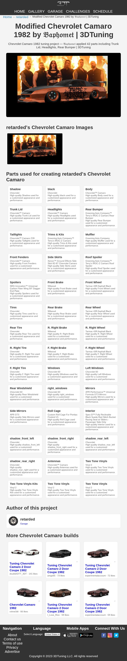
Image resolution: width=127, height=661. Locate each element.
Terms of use (12, 643)
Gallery (36, 11)
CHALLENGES (78, 11)
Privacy (12, 647)
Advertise (12, 652)
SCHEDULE (103, 11)
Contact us (12, 639)
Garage (55, 11)
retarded (22, 17)
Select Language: (33, 634)
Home (19, 11)
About (12, 635)
